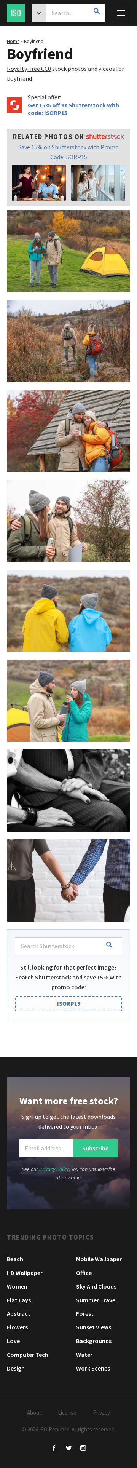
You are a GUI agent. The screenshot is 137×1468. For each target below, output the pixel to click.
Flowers (17, 1327)
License (67, 1412)
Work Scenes (93, 1368)
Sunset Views (93, 1327)
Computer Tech (27, 1354)
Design (16, 1368)
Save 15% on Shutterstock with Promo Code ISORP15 (68, 152)
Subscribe (95, 1148)
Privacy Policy (54, 1169)
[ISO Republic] (16, 13)
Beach (15, 1259)
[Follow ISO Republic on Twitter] (69, 1448)
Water (84, 1354)
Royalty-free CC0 (29, 68)
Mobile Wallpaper (99, 1259)
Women (17, 1286)
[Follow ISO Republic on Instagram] (83, 1448)
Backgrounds (94, 1341)
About (34, 1412)
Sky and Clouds (96, 1286)
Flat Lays (19, 1300)
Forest (85, 1313)
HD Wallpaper (25, 1272)
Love (13, 1341)
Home (13, 41)
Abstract (18, 1313)
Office (84, 1272)
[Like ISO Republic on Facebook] (54, 1448)
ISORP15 (68, 1003)
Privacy (101, 1412)
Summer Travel (96, 1300)
